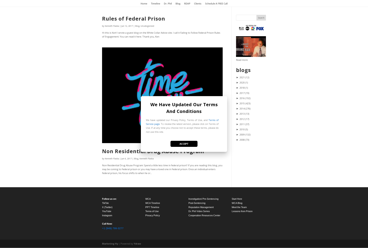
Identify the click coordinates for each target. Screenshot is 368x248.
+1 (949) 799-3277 (112, 228)
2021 (244, 77)
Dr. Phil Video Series (199, 211)
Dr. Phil (168, 4)
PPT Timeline (152, 207)
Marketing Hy (110, 243)
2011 (244, 124)
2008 (244, 139)
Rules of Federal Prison (133, 18)
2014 (245, 108)
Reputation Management (201, 207)
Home (144, 4)
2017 (244, 93)
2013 (244, 113)
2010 (243, 129)
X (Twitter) (107, 207)
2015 (245, 103)
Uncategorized (147, 26)
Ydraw (137, 243)
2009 (245, 134)
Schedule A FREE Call (216, 4)
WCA (148, 199)
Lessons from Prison (242, 211)
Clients (197, 4)
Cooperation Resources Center (204, 215)
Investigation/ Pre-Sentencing (203, 199)
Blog (178, 4)
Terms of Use (152, 211)
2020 (243, 82)
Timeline (155, 4)
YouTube (106, 211)
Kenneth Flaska (112, 26)
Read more (242, 59)
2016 (245, 98)
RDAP (187, 4)
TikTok (105, 203)
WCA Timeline (152, 203)
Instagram (107, 215)
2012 (244, 119)
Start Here (237, 199)
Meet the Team (239, 207)
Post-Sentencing (196, 203)
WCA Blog (237, 203)
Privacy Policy (152, 215)
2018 (243, 87)
